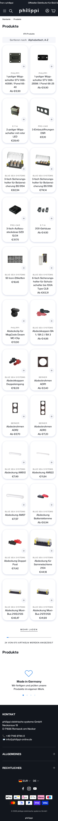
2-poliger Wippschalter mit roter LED (15, 133)
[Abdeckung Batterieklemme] (42, 496)
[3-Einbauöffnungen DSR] (42, 111)
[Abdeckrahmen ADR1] (42, 362)
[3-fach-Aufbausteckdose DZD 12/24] (15, 210)
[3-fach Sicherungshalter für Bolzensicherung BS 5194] (15, 160)
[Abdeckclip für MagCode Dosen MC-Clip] (15, 312)
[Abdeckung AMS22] (42, 454)
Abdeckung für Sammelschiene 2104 (43, 564)
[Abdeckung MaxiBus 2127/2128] (42, 591)
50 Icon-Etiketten (15, 278)
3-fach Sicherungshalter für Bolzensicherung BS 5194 (15, 182)
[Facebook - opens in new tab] (23, 788)
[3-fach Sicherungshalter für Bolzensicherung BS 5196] (42, 160)
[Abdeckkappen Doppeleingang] (15, 362)
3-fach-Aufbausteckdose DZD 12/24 (15, 232)
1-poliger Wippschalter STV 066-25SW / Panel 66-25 (43, 80)
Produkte (17, 19)
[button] (4, 11)
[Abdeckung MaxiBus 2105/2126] (15, 591)
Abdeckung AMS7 (15, 514)
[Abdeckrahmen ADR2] (15, 408)
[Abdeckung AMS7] (15, 496)
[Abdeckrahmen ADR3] (42, 408)
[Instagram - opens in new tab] (29, 788)
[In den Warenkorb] (51, 119)
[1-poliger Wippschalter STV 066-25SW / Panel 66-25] (42, 58)
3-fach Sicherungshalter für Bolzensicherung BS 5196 (43, 182)
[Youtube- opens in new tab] (35, 788)
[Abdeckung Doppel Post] (15, 542)
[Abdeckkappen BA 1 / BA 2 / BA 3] (42, 312)
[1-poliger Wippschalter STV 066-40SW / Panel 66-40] (15, 58)
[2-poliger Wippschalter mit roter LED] (15, 111)
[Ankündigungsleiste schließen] (55, 2)
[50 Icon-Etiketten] (15, 259)
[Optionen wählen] (23, 66)
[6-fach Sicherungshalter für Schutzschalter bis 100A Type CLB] (42, 259)
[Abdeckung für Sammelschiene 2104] (42, 542)
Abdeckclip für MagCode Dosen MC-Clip (15, 334)
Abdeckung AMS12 (15, 472)
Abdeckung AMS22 (43, 472)
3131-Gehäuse (43, 228)
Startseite (6, 19)
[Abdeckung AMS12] (15, 454)
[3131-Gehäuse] (42, 210)
